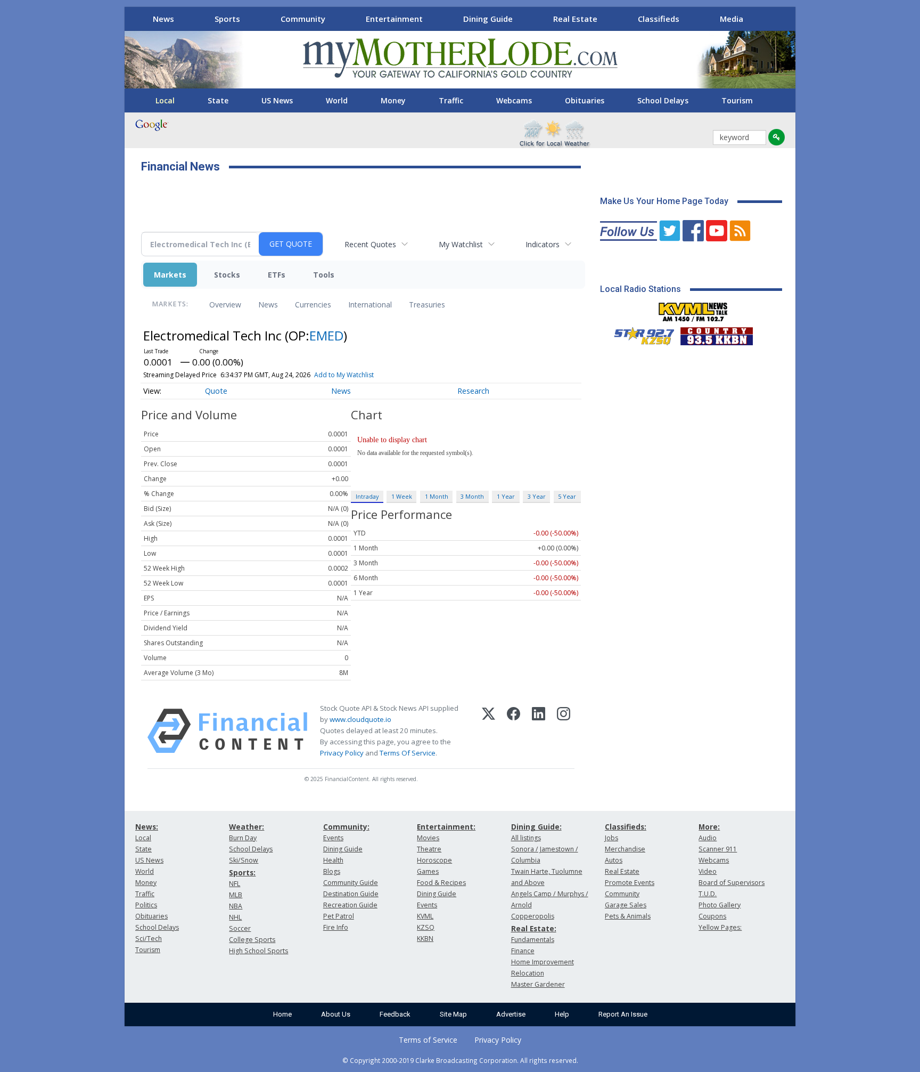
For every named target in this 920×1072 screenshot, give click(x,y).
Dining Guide (488, 18)
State (218, 100)
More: (709, 827)
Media (731, 18)
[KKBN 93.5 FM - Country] (716, 333)
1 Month (436, 496)
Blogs (331, 871)
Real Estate (575, 18)
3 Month (472, 496)
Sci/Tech (148, 938)
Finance (523, 950)
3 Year (537, 496)
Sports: (242, 872)
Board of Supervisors (732, 882)
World (337, 100)
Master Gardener (538, 984)
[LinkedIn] (538, 731)
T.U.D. (708, 893)
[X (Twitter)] (488, 731)
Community (303, 18)
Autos (613, 860)
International (370, 304)
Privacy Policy (342, 753)
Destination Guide (351, 893)
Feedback (395, 1014)
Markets (170, 275)
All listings (526, 837)
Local (165, 100)
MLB (235, 894)
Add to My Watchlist (344, 374)
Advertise (510, 1014)
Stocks (227, 275)
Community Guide (350, 882)
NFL (234, 883)
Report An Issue (622, 1014)
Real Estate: (533, 928)
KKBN (425, 938)
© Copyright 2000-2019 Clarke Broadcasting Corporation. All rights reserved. (460, 1060)
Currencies (313, 304)
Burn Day (243, 837)
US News (277, 100)
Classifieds (658, 18)
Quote (216, 391)
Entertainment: (446, 827)
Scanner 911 (718, 849)
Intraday (367, 496)
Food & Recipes (441, 882)
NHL (235, 917)
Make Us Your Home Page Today (664, 201)
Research (473, 391)
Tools (323, 275)
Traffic (451, 100)
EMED (326, 335)
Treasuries (427, 304)
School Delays (662, 100)
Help (562, 1014)
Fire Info (335, 927)
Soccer (240, 928)
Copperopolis (532, 916)
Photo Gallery (720, 904)
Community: (346, 827)
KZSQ (425, 927)
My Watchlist (461, 244)
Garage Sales (625, 904)
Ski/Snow (243, 860)
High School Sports (258, 950)
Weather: (246, 827)
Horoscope (434, 860)
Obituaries (584, 100)
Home (282, 1014)
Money (393, 100)
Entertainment (394, 18)
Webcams (514, 100)
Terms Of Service (408, 753)
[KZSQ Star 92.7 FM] (639, 333)
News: (146, 827)
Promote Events (629, 882)
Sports (227, 18)
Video (708, 871)
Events (333, 837)
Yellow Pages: (720, 927)
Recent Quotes (370, 244)
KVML (425, 916)
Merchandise (625, 849)
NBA (235, 906)
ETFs (276, 275)
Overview (225, 304)
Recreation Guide (350, 904)
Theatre (429, 849)
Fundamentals (532, 939)
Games (428, 871)
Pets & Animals (628, 916)
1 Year (506, 496)
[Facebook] (513, 731)
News (163, 18)
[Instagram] (563, 731)
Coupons (712, 916)
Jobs (611, 837)
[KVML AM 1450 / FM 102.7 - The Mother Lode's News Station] (693, 309)
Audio (708, 837)
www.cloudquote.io (360, 719)
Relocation (527, 973)
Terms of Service (428, 1040)
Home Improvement (542, 962)
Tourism (737, 100)
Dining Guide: (536, 827)
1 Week (401, 496)
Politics (146, 904)
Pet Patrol (338, 916)
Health (333, 860)
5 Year (567, 496)
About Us (335, 1014)
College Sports (252, 939)
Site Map (453, 1014)
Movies (428, 837)
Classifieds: (625, 827)
